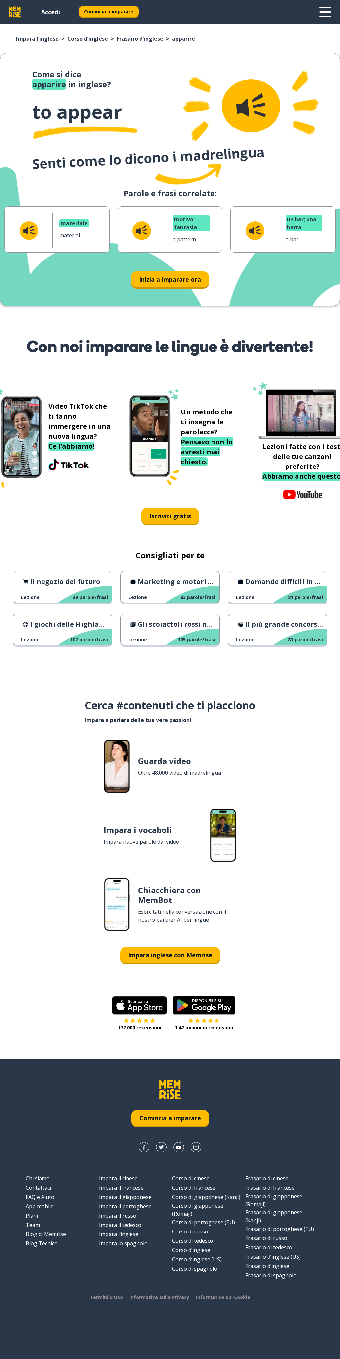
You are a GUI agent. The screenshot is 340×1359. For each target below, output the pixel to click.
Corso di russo (190, 1231)
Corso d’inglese (87, 38)
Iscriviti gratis (170, 516)
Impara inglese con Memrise (170, 955)
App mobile (40, 1206)
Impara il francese (121, 1187)
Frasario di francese (270, 1187)
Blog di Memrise (46, 1234)
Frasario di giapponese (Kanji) (273, 1216)
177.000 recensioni (139, 1027)
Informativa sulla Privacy (159, 1297)
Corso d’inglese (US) (197, 1259)
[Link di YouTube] (178, 1147)
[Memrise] (15, 12)
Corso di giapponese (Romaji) (197, 1209)
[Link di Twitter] (161, 1147)
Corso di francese (193, 1187)
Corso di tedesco (192, 1240)
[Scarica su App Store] (139, 1005)
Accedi (50, 12)
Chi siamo (38, 1178)
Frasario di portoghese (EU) (279, 1228)
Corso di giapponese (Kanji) (206, 1197)
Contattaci (38, 1187)
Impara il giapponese (125, 1197)
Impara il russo (117, 1215)
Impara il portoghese (125, 1206)
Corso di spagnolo (194, 1268)
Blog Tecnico (42, 1243)
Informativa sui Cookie (223, 1297)
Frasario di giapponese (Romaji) (273, 1200)
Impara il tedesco (120, 1225)
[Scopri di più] (325, 12)
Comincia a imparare (108, 11)
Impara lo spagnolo (123, 1243)
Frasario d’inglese (140, 38)
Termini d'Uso (106, 1297)
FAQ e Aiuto (40, 1197)
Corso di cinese (191, 1178)
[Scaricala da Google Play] (204, 1005)
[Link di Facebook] (144, 1147)
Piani (32, 1215)
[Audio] (251, 105)
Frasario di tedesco (268, 1247)
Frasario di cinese (267, 1178)
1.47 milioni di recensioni (204, 1027)
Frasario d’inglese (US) (273, 1256)
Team (33, 1225)
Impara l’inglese (37, 38)
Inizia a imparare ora (170, 279)
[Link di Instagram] (196, 1147)
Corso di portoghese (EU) (203, 1222)
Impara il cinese (118, 1178)
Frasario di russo (266, 1238)
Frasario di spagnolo (271, 1275)
